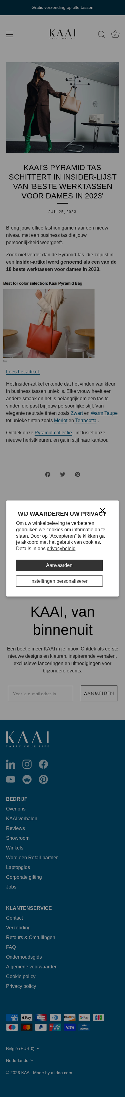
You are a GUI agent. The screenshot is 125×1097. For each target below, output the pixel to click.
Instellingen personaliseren (59, 581)
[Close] (103, 510)
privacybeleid (61, 548)
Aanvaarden (59, 565)
